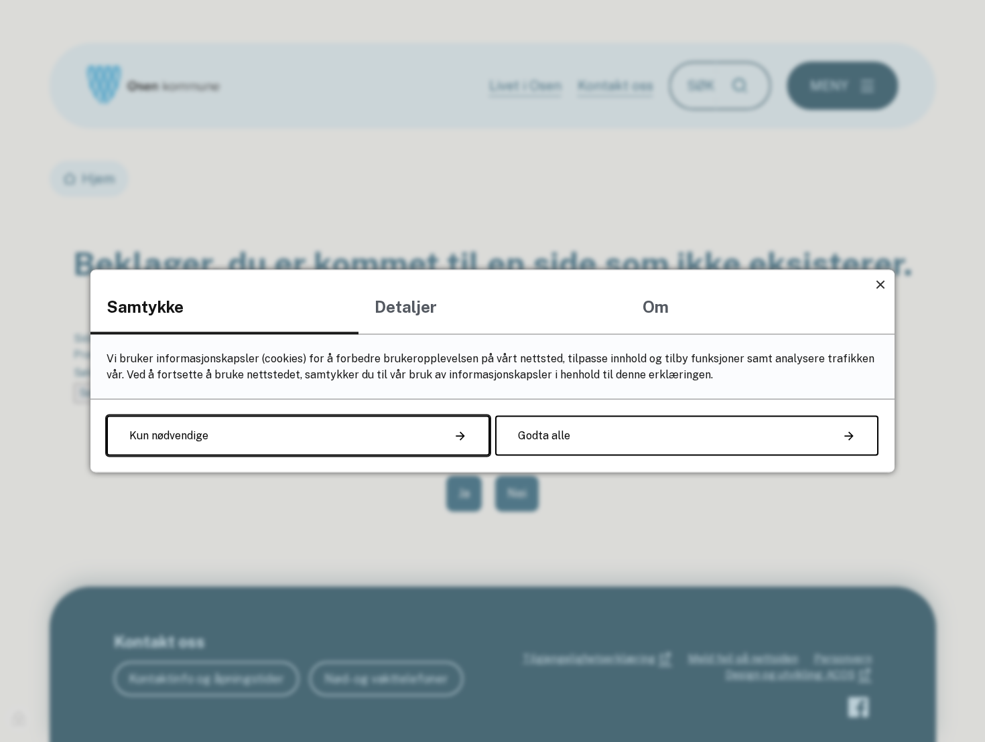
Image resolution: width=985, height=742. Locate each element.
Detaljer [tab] (406, 306)
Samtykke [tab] (145, 306)
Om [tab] (656, 306)
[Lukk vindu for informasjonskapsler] (880, 284)
